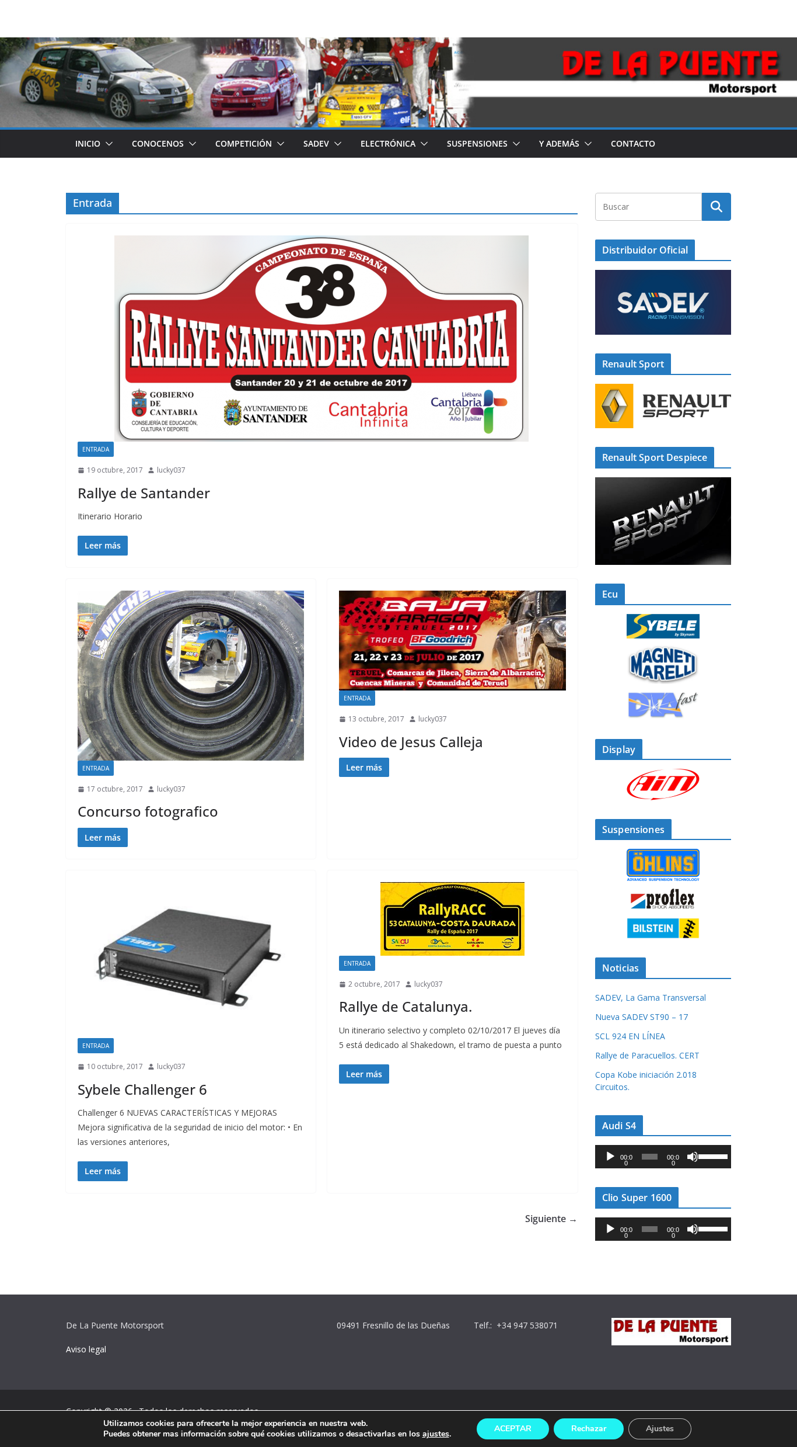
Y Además (559, 143)
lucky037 (171, 470)
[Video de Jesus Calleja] (452, 641)
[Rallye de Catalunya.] (452, 919)
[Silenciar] (692, 1157)
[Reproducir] (610, 1157)
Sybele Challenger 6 (142, 1089)
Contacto (633, 143)
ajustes (435, 1434)
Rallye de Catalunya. (405, 1006)
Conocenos (158, 143)
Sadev (316, 143)
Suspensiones (477, 143)
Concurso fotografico (148, 811)
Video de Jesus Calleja (411, 741)
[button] (106, 144)
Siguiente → (551, 1218)
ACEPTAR (513, 1428)
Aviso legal (86, 1349)
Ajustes (660, 1428)
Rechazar (588, 1428)
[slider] (711, 1155)
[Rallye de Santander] (322, 338)
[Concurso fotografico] (191, 676)
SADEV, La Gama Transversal (650, 997)
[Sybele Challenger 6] (191, 960)
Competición (243, 143)
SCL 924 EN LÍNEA (630, 1036)
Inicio (87, 143)
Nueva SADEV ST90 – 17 (641, 1016)
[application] (663, 1156)
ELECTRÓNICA (388, 143)
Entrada (95, 449)
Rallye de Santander (144, 492)
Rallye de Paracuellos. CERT (647, 1055)
